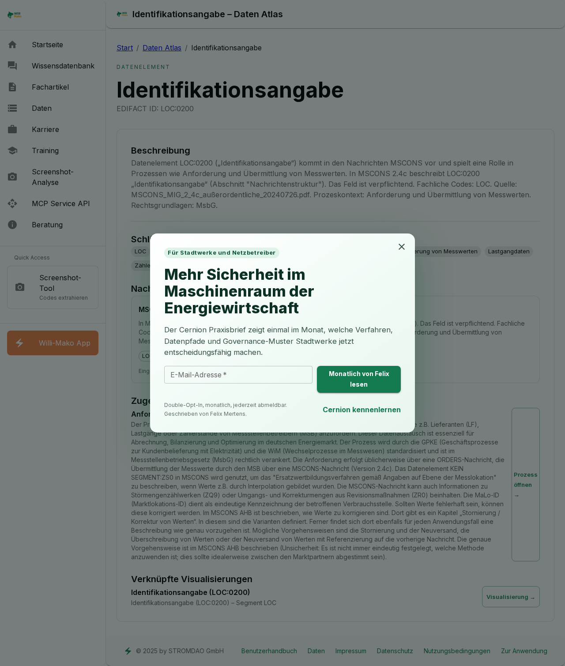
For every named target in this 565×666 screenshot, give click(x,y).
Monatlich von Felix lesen (359, 379)
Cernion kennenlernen (362, 409)
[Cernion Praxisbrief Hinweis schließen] (402, 247)
